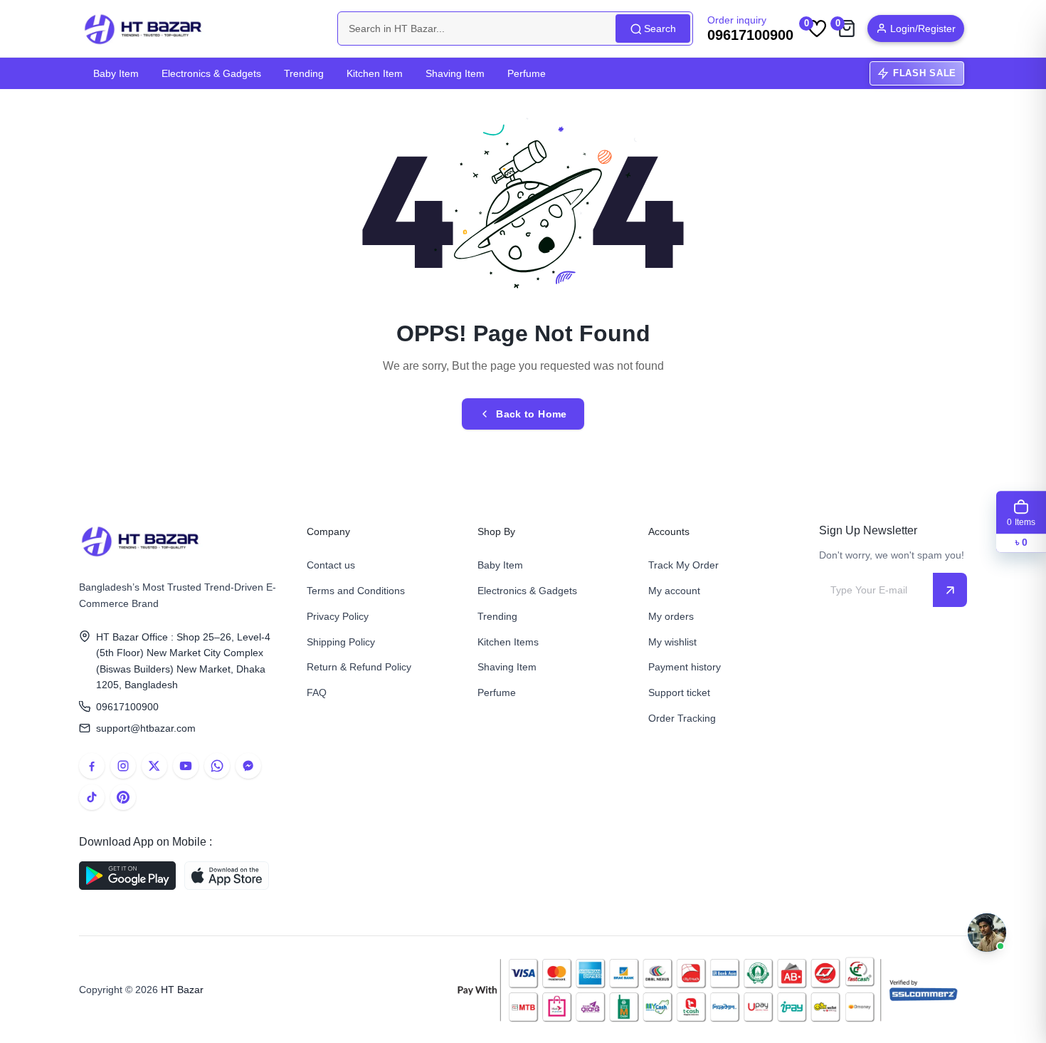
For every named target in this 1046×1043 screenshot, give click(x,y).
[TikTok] (92, 797)
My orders (671, 616)
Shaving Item (455, 73)
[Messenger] (248, 766)
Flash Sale (924, 73)
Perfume (526, 73)
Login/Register (923, 28)
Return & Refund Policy (359, 667)
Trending (304, 73)
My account (674, 590)
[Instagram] (123, 766)
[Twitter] (154, 766)
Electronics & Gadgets (211, 73)
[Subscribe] (950, 590)
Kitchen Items (508, 642)
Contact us (331, 565)
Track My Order (683, 565)
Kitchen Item (375, 73)
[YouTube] (186, 766)
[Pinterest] (123, 797)
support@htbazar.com (146, 728)
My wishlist (672, 642)
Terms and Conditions (356, 590)
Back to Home (531, 414)
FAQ (317, 692)
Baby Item (116, 73)
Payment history (684, 667)
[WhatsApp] (217, 766)
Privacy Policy (338, 616)
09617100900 (127, 706)
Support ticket (679, 692)
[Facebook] (92, 766)
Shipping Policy (341, 642)
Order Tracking (682, 718)
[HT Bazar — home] (144, 28)
